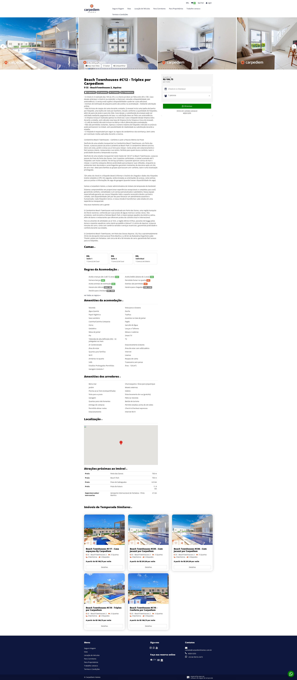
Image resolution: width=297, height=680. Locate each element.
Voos (129, 9)
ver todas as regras (91, 295)
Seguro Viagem (118, 9)
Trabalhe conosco (193, 9)
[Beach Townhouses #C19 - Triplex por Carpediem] (104, 588)
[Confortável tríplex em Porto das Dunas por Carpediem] (148, 588)
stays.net (201, 676)
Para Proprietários (176, 9)
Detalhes (104, 567)
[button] (294, 46)
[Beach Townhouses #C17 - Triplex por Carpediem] (104, 529)
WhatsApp (188, 106)
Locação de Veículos (142, 9)
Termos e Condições (120, 14)
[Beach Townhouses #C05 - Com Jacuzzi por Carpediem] (148, 529)
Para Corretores (159, 9)
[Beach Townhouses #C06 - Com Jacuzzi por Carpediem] (192, 529)
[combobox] (189, 95)
